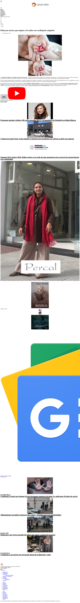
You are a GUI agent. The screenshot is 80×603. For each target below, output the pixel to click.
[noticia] (40, 111)
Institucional (5, 572)
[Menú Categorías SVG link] (40, 8)
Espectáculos (2, 13)
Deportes (2, 11)
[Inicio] (40, 4)
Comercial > (5, 574)
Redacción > (5, 578)
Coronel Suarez (5, 553)
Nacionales (2, 12)
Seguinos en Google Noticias (5, 475)
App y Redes (2, 12)
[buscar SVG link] (40, 22)
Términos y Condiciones (7, 576)
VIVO (1, 23)
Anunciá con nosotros (9, 575)
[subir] (2, 27)
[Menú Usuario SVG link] (40, 1)
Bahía (1, 9)
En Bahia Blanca (5, 494)
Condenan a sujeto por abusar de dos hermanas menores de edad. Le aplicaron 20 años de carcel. (39, 496)
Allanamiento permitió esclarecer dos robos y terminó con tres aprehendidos (30, 515)
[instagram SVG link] (40, 18)
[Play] (16, 93)
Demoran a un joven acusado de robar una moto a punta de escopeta (27, 535)
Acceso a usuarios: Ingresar (5, 567)
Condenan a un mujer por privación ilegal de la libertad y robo (25, 555)
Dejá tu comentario (3, 101)
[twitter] (40, 313)
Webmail (4, 580)
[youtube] (40, 314)
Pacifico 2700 (4, 533)
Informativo (7, 579)
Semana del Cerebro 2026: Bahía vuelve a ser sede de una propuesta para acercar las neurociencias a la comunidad (39, 158)
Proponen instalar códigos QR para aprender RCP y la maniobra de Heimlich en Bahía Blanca (38, 120)
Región (1, 15)
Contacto (4, 577)
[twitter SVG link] (40, 20)
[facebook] (40, 310)
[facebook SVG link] (40, 17)
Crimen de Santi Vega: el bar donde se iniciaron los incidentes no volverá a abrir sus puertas (37, 139)
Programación (3, 14)
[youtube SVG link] (40, 21)
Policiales (2, 10)
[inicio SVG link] (40, 564)
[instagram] (40, 311)
